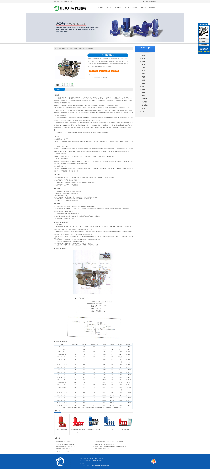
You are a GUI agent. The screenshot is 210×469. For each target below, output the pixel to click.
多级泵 (143, 67)
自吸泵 (143, 83)
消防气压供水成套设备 (62, 429)
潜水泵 (143, 108)
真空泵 (143, 61)
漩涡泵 (143, 89)
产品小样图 (115, 71)
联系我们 (152, 7)
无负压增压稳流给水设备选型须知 (63, 441)
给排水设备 (144, 98)
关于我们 (109, 7)
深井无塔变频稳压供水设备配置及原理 (103, 448)
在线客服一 (203, 38)
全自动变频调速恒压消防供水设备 (78, 430)
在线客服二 (203, 41)
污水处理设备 (145, 105)
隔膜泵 (143, 74)
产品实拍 (126, 7)
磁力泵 (143, 64)
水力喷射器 (144, 102)
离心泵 (143, 55)
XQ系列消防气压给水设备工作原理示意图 (65, 444)
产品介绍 (59, 89)
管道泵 (143, 95)
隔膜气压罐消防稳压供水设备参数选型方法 (65, 446)
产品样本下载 (93, 71)
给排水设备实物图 (104, 71)
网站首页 (100, 7)
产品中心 (118, 7)
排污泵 (143, 58)
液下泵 (143, 92)
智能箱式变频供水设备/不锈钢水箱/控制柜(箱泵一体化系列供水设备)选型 (110, 446)
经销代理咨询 (204, 44)
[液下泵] (73, 9)
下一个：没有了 (92, 74)
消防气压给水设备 (125, 429)
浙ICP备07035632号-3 (100, 458)
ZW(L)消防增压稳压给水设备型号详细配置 (65, 451)
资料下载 (135, 7)
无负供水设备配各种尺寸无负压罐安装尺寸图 (104, 444)
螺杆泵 (143, 77)
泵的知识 (143, 7)
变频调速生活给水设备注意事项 (63, 448)
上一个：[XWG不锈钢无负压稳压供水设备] (98, 77)
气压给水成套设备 (109, 429)
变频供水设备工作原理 (100, 451)
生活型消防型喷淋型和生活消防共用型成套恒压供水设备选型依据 (109, 441)
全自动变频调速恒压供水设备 (93, 429)
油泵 (143, 86)
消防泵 (143, 80)
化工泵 (143, 70)
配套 (143, 111)
